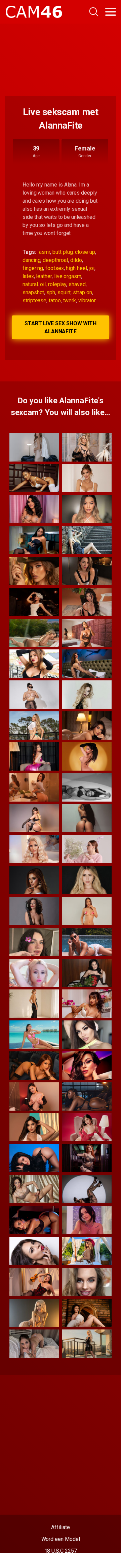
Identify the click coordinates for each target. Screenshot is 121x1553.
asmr (44, 252)
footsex (54, 268)
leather (43, 276)
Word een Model (60, 1539)
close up (85, 252)
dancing (31, 260)
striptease (34, 300)
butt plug (62, 252)
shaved (77, 284)
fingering (33, 268)
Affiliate (60, 1527)
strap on (82, 292)
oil (43, 284)
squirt (64, 292)
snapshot (33, 292)
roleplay (57, 284)
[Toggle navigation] (110, 12)
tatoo (55, 300)
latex (28, 276)
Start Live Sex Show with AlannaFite (60, 327)
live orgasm (67, 276)
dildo (76, 260)
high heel (76, 268)
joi (92, 268)
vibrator (87, 300)
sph (50, 292)
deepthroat (55, 260)
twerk (69, 300)
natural (30, 284)
